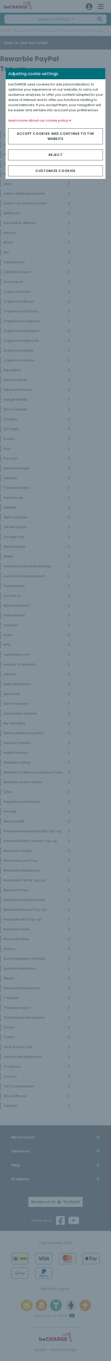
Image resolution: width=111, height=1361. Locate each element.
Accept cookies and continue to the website (55, 136)
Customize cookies (55, 170)
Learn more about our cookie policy (38, 120)
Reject (56, 154)
